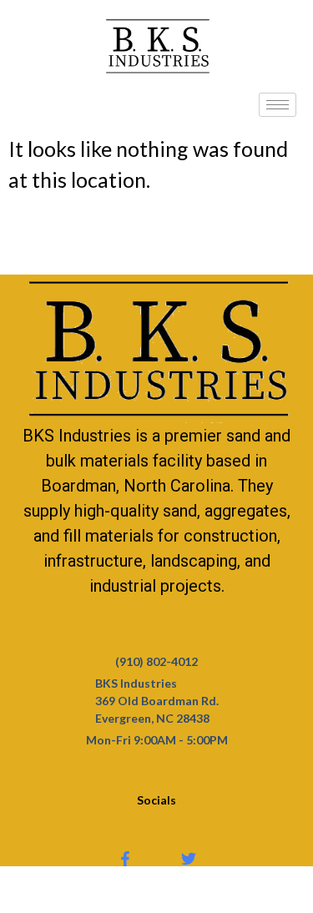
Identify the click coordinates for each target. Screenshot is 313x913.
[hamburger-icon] (277, 105)
